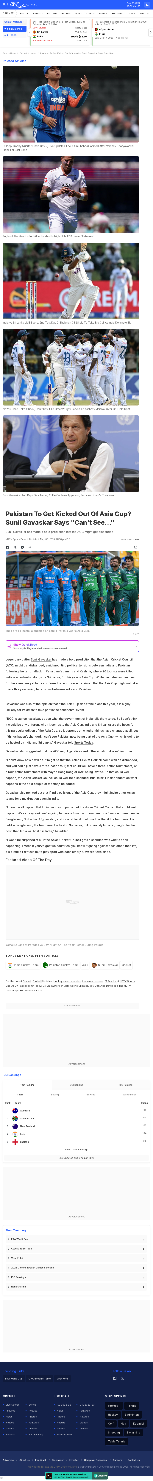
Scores (24, 13)
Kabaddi (138, 1423)
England (24, 1142)
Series (37, 13)
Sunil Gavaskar (41, 659)
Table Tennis (116, 1441)
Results (66, 13)
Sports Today (83, 742)
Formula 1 (114, 1405)
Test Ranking (27, 1085)
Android (29, 990)
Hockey (113, 1414)
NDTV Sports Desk (16, 539)
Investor (74, 1460)
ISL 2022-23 (64, 1404)
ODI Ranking (76, 1085)
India (22, 1134)
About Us (24, 1460)
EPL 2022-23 (87, 1404)
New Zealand (27, 1126)
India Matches (14, 28)
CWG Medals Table (21, 1248)
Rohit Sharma (18, 1286)
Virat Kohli (17, 1258)
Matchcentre (64, 1434)
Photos (90, 13)
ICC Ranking (36, 1434)
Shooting (114, 1432)
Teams (131, 13)
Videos (103, 13)
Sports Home (9, 53)
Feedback (40, 1460)
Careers (117, 1460)
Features (117, 13)
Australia (25, 1110)
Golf (111, 1423)
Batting (55, 1094)
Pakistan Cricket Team (63, 965)
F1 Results (111, 981)
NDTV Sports (127, 981)
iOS (40, 990)
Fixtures (52, 13)
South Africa (27, 1118)
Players (33, 1428)
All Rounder (129, 1094)
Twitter (55, 985)
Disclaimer (58, 1460)
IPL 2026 (11, 35)
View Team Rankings (76, 1149)
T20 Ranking (125, 1085)
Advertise (8, 1460)
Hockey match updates (67, 981)
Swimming (133, 1432)
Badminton (132, 1414)
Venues (10, 1434)
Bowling (91, 1094)
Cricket (8, 13)
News (78, 13)
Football (37, 981)
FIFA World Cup (19, 1239)
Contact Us (134, 1460)
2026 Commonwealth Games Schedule (32, 1267)
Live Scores (13, 1404)
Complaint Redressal (95, 1460)
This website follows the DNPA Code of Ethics (51, 1466)
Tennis (131, 1405)
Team (20, 1094)
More (143, 13)
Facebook (24, 985)
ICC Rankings (18, 1277)
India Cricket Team (26, 965)
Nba (123, 1423)
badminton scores (92, 981)
